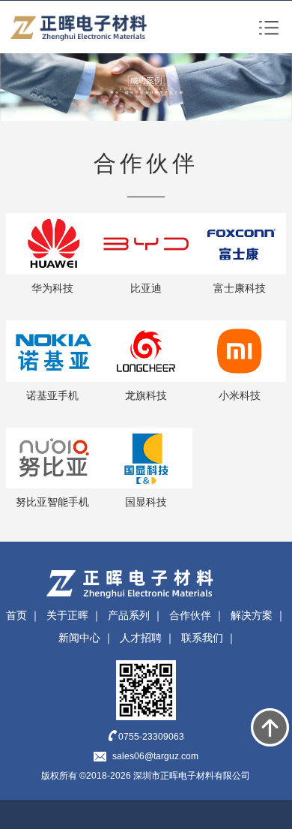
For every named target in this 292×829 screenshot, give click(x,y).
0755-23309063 (151, 736)
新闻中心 (79, 638)
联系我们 (202, 638)
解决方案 (252, 615)
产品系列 (129, 615)
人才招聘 (141, 638)
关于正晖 (67, 615)
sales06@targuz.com (155, 756)
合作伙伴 (190, 615)
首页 (16, 615)
